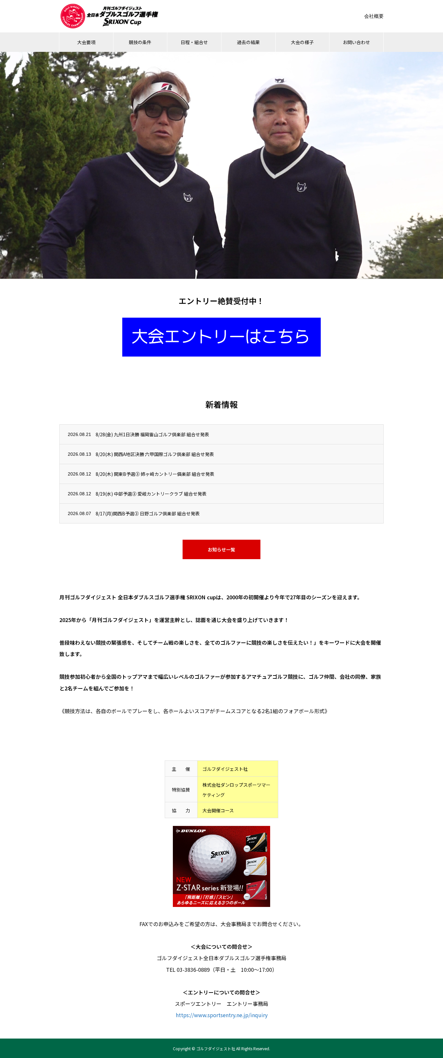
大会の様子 (302, 42)
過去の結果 (248, 42)
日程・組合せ (194, 42)
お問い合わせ (356, 42)
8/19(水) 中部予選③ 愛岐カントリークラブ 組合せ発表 (151, 493)
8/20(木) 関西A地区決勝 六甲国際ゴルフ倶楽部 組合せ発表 (155, 454)
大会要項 (86, 42)
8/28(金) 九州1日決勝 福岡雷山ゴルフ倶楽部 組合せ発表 (152, 434)
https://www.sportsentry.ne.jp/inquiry (222, 1015)
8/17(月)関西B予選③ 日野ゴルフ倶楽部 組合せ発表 (148, 513)
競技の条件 (140, 42)
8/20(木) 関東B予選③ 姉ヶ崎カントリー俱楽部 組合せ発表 (155, 474)
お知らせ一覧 (221, 549)
